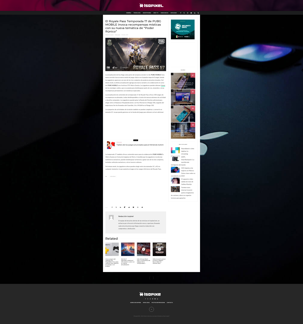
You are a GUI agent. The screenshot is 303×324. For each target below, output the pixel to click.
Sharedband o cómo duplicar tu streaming (187, 151)
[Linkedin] (194, 13)
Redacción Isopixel (109, 34)
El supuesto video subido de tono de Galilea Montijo (187, 181)
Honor (163, 85)
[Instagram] (187, 13)
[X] (184, 13)
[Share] (120, 207)
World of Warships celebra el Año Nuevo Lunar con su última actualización (128, 261)
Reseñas (128, 12)
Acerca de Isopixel (135, 302)
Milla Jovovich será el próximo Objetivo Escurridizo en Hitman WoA (159, 261)
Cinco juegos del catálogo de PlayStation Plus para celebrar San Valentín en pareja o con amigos (112, 262)
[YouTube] (191, 13)
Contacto (170, 302)
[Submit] (129, 207)
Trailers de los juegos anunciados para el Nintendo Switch (140, 145)
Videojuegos (164, 12)
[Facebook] (180, 13)
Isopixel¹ (167, 316)
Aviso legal (146, 302)
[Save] (133, 207)
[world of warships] (128, 249)
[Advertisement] (135, 126)
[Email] (137, 207)
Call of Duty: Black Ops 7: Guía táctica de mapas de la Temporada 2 (143, 261)
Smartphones (147, 12)
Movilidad (174, 12)
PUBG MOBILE (113, 176)
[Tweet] (116, 207)
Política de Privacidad (158, 302)
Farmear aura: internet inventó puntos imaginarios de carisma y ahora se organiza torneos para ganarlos (182, 192)
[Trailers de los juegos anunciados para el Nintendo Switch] (111, 145)
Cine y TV (155, 12)
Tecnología (136, 12)
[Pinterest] (152, 298)
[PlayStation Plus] (112, 249)
